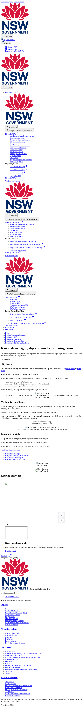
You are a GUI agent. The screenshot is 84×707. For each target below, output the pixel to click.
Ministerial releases (11, 619)
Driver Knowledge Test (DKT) (16, 613)
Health (7, 663)
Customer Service (11, 659)
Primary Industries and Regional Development (21, 669)
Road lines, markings (12, 454)
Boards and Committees (13, 688)
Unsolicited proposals (12, 696)
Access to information (12, 633)
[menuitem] (11, 47)
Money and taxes (15, 234)
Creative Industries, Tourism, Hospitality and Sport (22, 657)
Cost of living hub (11, 625)
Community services (17, 138)
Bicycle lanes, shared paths (14, 458)
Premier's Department (12, 667)
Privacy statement (11, 641)
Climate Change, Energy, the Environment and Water (23, 653)
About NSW (14, 299)
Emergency (14, 144)
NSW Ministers (10, 684)
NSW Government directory (15, 643)
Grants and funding (16, 150)
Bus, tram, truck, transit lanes (15, 459)
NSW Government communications (17, 694)
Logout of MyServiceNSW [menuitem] (14, 51)
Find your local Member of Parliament (18, 686)
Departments (6, 647)
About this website (9, 629)
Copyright (8, 637)
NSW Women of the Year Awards (17, 623)
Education (8, 661)
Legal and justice (15, 156)
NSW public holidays (17, 307)
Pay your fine (10, 617)
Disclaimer (9, 639)
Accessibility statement (13, 635)
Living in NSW (12, 134)
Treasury (8, 673)
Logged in (7, 43)
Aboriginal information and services (22, 136)
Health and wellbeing (17, 152)
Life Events (14, 158)
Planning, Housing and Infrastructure (18, 665)
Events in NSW (15, 303)
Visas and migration (16, 162)
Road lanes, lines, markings (10, 450)
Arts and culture (15, 301)
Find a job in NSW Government (16, 690)
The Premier (9, 682)
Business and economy (17, 226)
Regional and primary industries (21, 160)
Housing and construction (18, 154)
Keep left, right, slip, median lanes (17, 456)
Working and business (14, 222)
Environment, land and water (20, 146)
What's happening (12, 297)
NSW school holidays (17, 309)
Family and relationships (18, 148)
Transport (8, 671)
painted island (70, 369)
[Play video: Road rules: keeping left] (61, 517)
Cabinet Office (10, 652)
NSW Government (9, 677)
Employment (14, 230)
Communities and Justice (13, 655)
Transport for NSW (12, 597)
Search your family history (14, 621)
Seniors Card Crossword (13, 609)
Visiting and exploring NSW (19, 305)
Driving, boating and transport (20, 140)
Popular (4, 604)
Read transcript (10, 551)
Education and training (17, 142)
